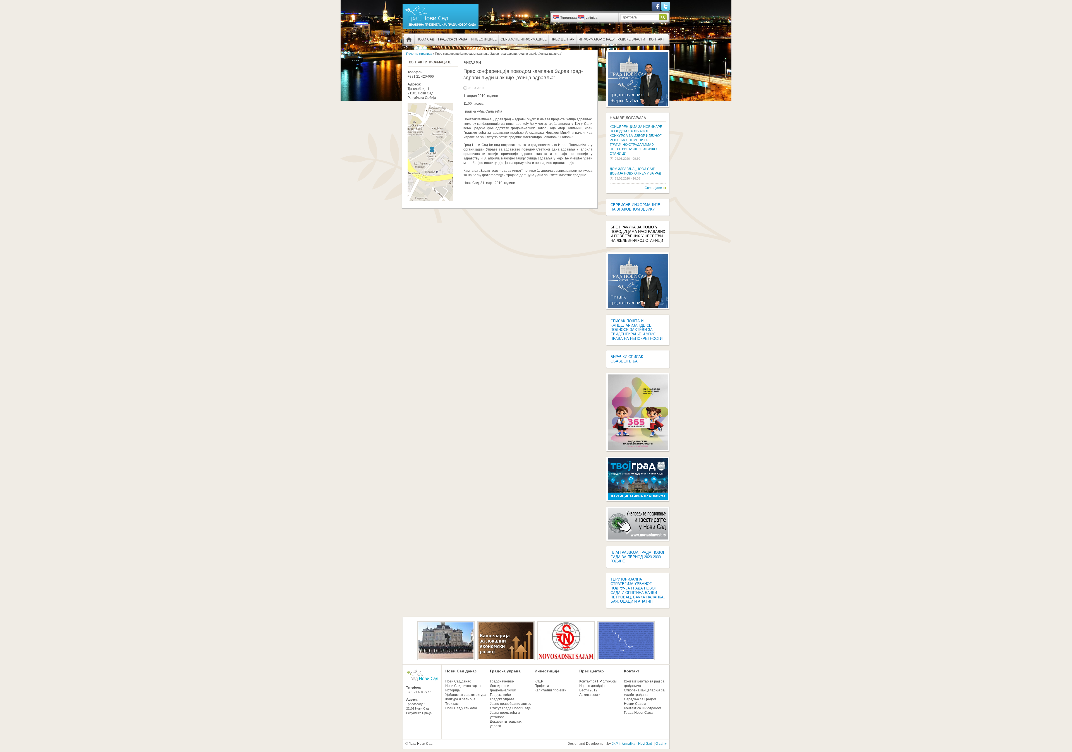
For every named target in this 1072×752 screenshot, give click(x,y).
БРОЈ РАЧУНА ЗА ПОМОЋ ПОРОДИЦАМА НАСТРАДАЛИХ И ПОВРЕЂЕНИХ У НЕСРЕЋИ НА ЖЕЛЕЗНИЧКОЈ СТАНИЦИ (638, 234)
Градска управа (452, 39)
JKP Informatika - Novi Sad (632, 744)
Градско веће (500, 695)
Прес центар (563, 39)
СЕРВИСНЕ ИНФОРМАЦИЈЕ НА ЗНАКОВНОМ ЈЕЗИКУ (635, 207)
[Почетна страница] (440, 28)
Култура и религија (460, 699)
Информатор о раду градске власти (611, 39)
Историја (452, 690)
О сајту (661, 744)
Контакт (656, 39)
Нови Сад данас (461, 671)
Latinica (591, 18)
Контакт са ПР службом (597, 681)
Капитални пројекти (550, 690)
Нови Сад (425, 39)
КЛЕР (539, 681)
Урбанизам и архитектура (465, 695)
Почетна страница (409, 39)
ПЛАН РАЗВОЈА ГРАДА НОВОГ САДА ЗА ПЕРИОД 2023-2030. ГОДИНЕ (638, 557)
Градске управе (502, 699)
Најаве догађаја (628, 118)
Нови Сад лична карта (463, 686)
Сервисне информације (524, 39)
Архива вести (589, 695)
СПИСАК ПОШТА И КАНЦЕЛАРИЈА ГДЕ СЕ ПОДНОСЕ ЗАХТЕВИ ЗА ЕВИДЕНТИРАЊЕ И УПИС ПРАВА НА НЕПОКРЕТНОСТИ (636, 330)
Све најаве (653, 188)
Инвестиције (484, 39)
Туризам (451, 704)
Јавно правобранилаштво (510, 704)
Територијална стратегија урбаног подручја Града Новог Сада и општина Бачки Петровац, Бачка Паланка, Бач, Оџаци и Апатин (638, 590)
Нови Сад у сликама (461, 708)
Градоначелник (502, 681)
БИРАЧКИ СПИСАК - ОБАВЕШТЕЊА (628, 359)
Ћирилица (568, 18)
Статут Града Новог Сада (510, 708)
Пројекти (542, 686)
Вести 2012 (588, 690)
